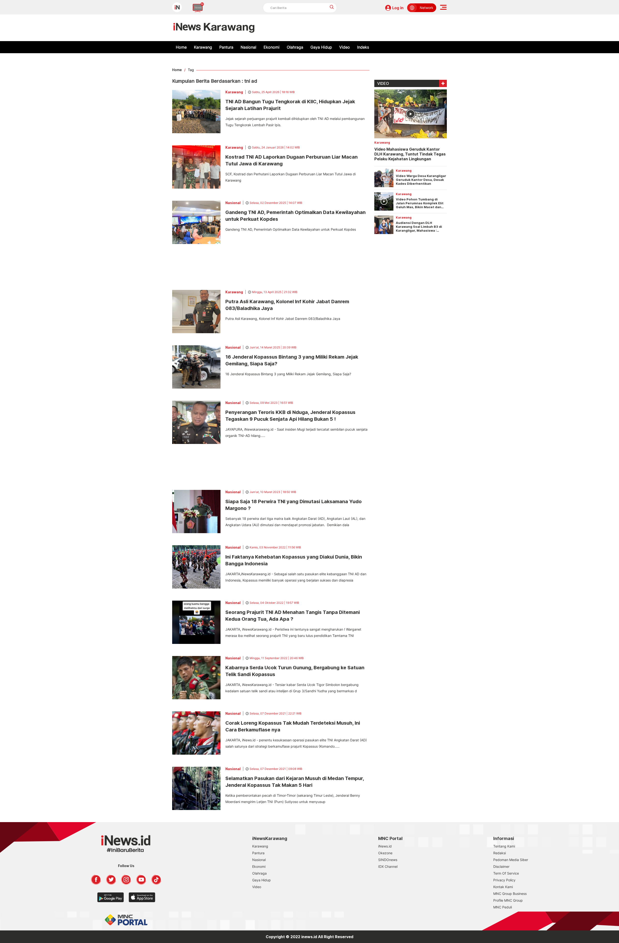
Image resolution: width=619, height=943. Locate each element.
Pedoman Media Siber (510, 860)
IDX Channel (388, 866)
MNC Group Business (510, 893)
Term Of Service (506, 873)
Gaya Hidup (321, 47)
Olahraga (295, 47)
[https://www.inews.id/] (213, 28)
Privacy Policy (504, 880)
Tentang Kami (504, 846)
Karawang (203, 47)
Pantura (226, 47)
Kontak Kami (503, 887)
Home (181, 47)
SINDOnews (387, 860)
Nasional (248, 47)
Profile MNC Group (508, 900)
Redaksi (499, 853)
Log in (398, 7)
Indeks (363, 47)
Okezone (385, 853)
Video (344, 47)
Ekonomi (272, 47)
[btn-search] (331, 7)
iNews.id (385, 846)
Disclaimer (501, 866)
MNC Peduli (502, 907)
